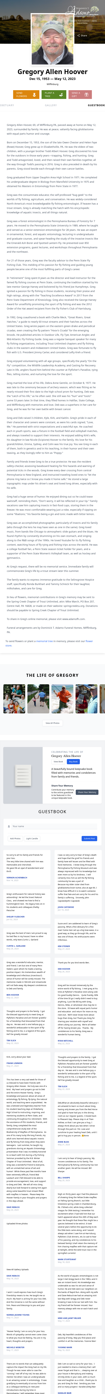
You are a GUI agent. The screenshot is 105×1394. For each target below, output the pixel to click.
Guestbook (96, 105)
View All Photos (52, 723)
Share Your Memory (87, 792)
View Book (58, 761)
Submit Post (89, 838)
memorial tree (44, 641)
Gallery (51, 105)
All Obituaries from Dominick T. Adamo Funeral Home (82, 22)
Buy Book (73, 761)
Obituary (7, 105)
